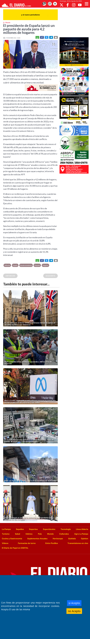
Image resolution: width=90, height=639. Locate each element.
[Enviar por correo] (56, 37)
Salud (17, 534)
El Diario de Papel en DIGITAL (15, 548)
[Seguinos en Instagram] (74, 5)
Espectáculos (49, 529)
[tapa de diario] (49, 4)
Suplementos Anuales (37, 538)
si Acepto (74, 603)
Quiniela (72, 538)
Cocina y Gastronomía (12, 538)
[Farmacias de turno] (55, 4)
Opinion (84, 538)
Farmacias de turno (27, 543)
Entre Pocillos (51, 543)
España (15, 265)
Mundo (50, 534)
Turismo (5, 534)
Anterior (10, 276)
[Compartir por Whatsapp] (37, 37)
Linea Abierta (82, 529)
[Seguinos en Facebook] (67, 5)
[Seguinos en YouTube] (80, 5)
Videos (5, 543)
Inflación (7, 265)
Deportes (33, 529)
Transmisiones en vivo (78, 543)
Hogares (45, 265)
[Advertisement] (75, 22)
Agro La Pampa (81, 534)
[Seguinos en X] (61, 5)
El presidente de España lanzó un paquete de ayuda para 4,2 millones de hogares (29, 29)
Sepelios (20, 529)
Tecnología (66, 529)
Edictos (29, 534)
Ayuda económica (26, 265)
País (40, 534)
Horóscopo (58, 538)
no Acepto (74, 611)
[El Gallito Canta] (44, 4)
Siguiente (50, 276)
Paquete (37, 265)
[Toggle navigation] (86, 3)
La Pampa (6, 529)
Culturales (64, 534)
